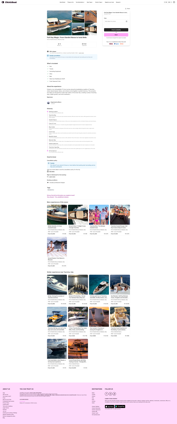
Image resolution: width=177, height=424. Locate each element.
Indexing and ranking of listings (10, 412)
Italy (93, 397)
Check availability (116, 29)
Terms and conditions (7, 406)
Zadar (93, 402)
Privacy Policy (6, 402)
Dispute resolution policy (8, 414)
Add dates (52, 171)
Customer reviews (24, 399)
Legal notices (6, 407)
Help (4, 392)
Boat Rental (62, 2)
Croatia (93, 394)
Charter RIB (94, 411)
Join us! (4, 411)
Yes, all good (50, 197)
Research (118, 2)
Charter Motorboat (96, 408)
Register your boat (109, 2)
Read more (50, 97)
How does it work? (7, 396)
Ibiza (93, 399)
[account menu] (174, 2)
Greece (93, 396)
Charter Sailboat (95, 406)
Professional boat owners (8, 401)
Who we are (5, 394)
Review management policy (9, 416)
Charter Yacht (95, 413)
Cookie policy (6, 404)
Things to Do (70, 2)
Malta (93, 392)
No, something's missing (61, 197)
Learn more (52, 176)
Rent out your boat (7, 399)
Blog (4, 417)
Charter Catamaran (96, 409)
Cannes (93, 401)
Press (4, 397)
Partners (5, 409)
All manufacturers (96, 414)
